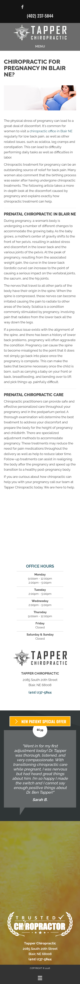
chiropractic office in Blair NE (51, 131)
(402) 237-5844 (40, 16)
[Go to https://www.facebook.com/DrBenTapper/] (22, 7)
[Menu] (40, 978)
